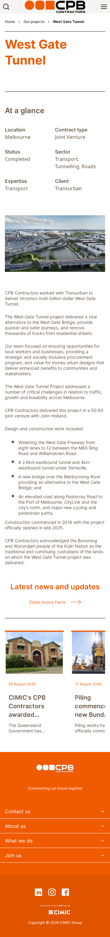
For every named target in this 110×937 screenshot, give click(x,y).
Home (10, 22)
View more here (47, 602)
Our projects (34, 22)
